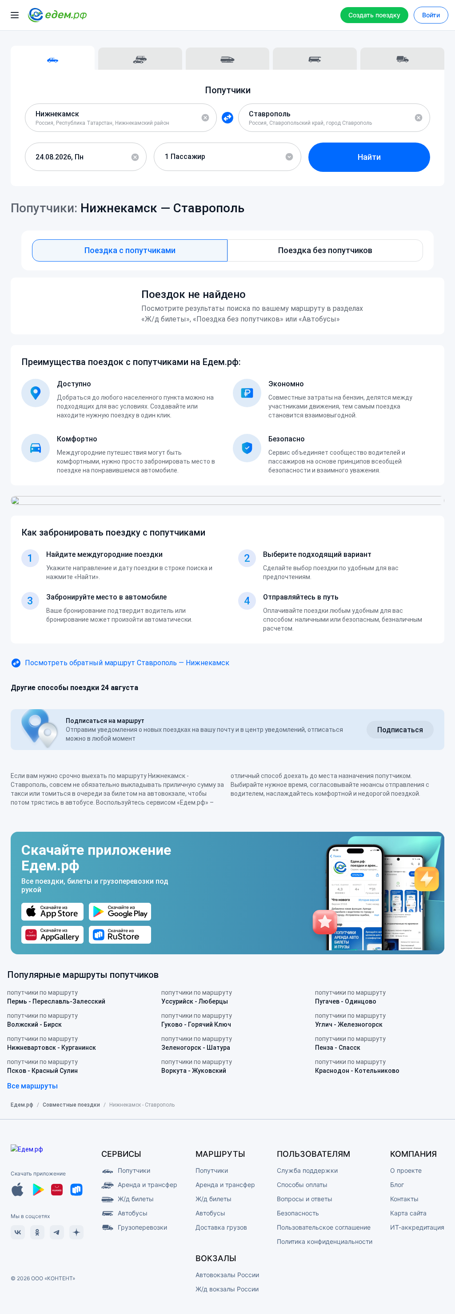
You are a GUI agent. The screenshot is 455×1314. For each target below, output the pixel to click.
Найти (369, 157)
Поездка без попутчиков (325, 250)
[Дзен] (76, 1232)
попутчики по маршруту (56, 997)
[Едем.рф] (57, 15)
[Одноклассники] (37, 1232)
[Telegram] (57, 1232)
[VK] (18, 1232)
